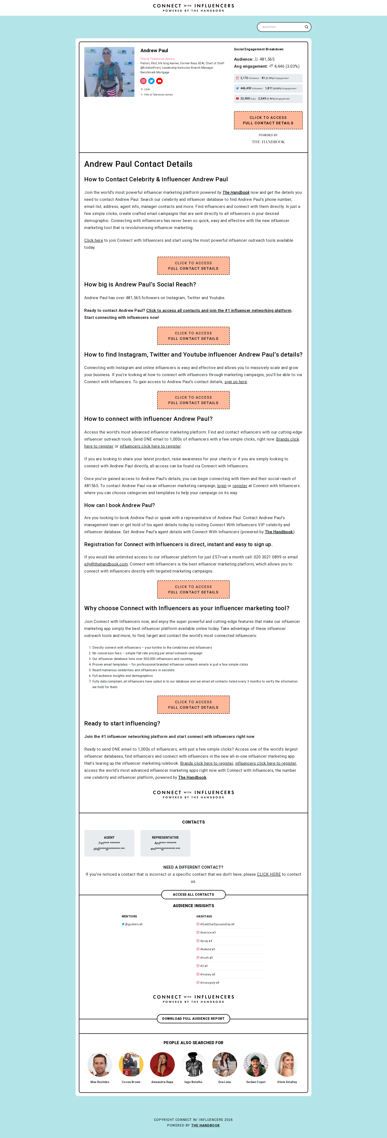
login (222, 485)
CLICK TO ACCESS (268, 120)
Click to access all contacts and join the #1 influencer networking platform (218, 310)
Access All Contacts (193, 894)
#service (206, 932)
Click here (93, 240)
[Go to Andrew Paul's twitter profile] (238, 88)
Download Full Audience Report (193, 1019)
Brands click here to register (206, 763)
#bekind (205, 949)
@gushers (132, 924)
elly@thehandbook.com (106, 564)
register (240, 485)
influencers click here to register (150, 446)
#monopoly (208, 982)
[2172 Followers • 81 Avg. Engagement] (143, 81)
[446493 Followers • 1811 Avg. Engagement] (151, 81)
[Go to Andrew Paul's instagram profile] (238, 78)
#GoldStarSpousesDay (215, 924)
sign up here (236, 381)
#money (205, 974)
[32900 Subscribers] (159, 81)
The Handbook (205, 1125)
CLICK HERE (269, 874)
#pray (204, 941)
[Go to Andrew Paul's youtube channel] (238, 98)
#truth (204, 957)
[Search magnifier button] (306, 27)
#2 (202, 966)
